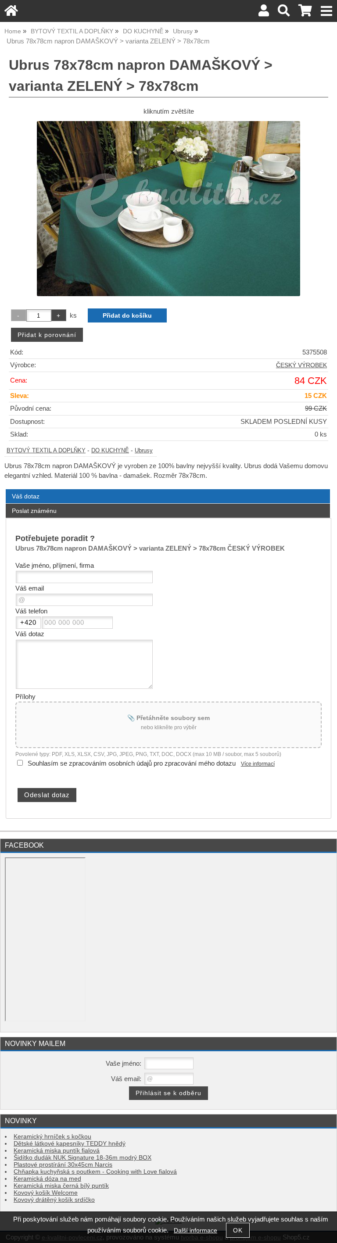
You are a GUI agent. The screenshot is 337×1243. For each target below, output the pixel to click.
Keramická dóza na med (47, 1178)
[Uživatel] (263, 13)
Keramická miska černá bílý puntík (61, 1185)
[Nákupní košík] (305, 13)
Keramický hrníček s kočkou (52, 1136)
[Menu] (326, 11)
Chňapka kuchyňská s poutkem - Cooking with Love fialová (95, 1171)
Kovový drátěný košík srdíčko (54, 1199)
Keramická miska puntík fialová (57, 1150)
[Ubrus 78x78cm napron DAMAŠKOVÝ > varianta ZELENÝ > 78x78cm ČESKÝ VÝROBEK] (168, 208)
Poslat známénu (34, 510)
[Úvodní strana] (11, 13)
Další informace (195, 1230)
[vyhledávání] (283, 13)
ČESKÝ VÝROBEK (301, 365)
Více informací (258, 764)
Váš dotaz (25, 496)
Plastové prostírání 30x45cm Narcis (63, 1164)
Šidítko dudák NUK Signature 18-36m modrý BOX (82, 1157)
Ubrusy (144, 451)
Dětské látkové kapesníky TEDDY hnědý (69, 1143)
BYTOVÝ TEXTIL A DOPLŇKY (46, 451)
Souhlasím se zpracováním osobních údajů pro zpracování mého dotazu (132, 763)
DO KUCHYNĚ (110, 451)
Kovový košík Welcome (46, 1192)
